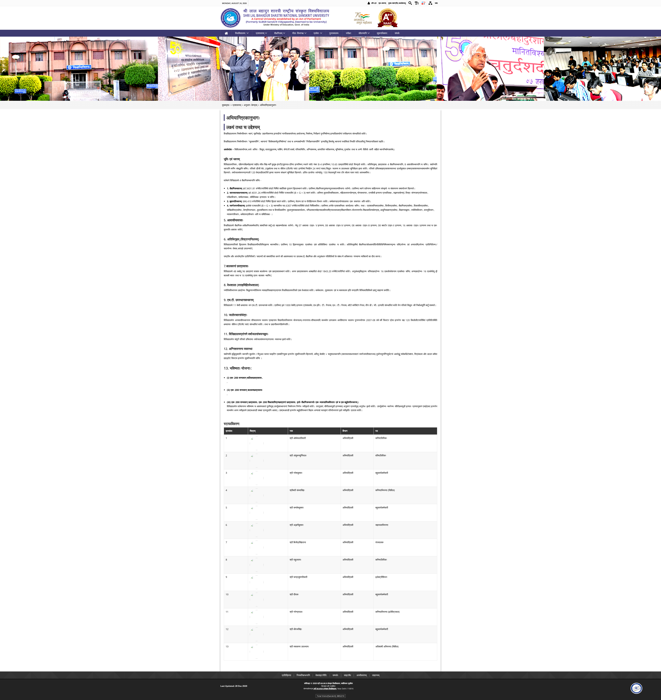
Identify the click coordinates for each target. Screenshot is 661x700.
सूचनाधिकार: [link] (382, 33)
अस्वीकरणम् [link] (361, 675)
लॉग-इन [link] (373, 3)
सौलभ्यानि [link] (363, 33)
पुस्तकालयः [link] (334, 33)
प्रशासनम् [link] (260, 33)
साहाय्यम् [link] (375, 675)
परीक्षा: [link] (349, 33)
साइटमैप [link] (347, 675)
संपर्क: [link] (397, 33)
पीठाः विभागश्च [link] (298, 33)
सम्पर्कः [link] (335, 675)
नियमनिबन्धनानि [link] (303, 675)
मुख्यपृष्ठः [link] (226, 105)
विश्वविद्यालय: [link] (240, 33)
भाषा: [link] (436, 3)
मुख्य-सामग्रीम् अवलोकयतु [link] (397, 3)
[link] (410, 3)
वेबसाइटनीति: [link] (321, 675)
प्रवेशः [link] (316, 33)
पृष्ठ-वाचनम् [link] (382, 3)
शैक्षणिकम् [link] (278, 33)
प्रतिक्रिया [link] (286, 675)
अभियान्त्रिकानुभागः (243, 117)
